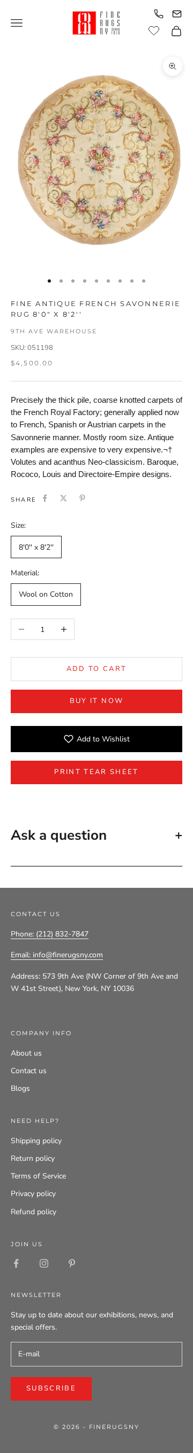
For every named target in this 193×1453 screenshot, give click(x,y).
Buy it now (96, 701)
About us (26, 1053)
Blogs (20, 1088)
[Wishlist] (155, 29)
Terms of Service (38, 1176)
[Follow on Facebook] (16, 1263)
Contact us (29, 1071)
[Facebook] (44, 498)
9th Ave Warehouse (54, 331)
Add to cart (96, 669)
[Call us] (158, 14)
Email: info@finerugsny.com (57, 955)
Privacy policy (33, 1194)
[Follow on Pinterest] (71, 1263)
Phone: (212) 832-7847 (49, 934)
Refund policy (33, 1212)
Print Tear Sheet (96, 772)
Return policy (33, 1158)
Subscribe (51, 1388)
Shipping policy (36, 1141)
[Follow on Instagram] (44, 1263)
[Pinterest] (82, 498)
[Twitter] (63, 498)
